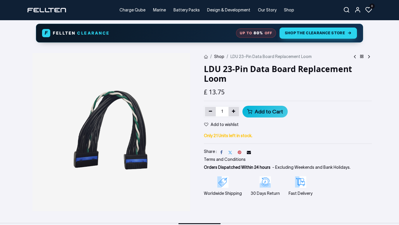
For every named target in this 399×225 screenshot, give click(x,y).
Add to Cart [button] (268, 112)
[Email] (249, 152)
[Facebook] (221, 152)
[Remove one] (210, 111)
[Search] (346, 10)
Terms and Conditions (225, 159)
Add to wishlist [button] (225, 124)
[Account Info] (357, 10)
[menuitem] (133, 10)
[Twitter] (230, 152)
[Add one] (233, 111)
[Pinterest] (239, 152)
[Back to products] (361, 57)
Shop (219, 56)
